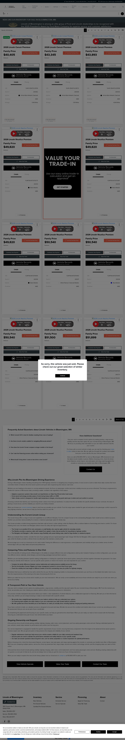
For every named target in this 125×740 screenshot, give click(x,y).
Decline (98, 732)
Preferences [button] (56, 734)
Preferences (82, 732)
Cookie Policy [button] (16, 734)
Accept (114, 732)
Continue (62, 375)
